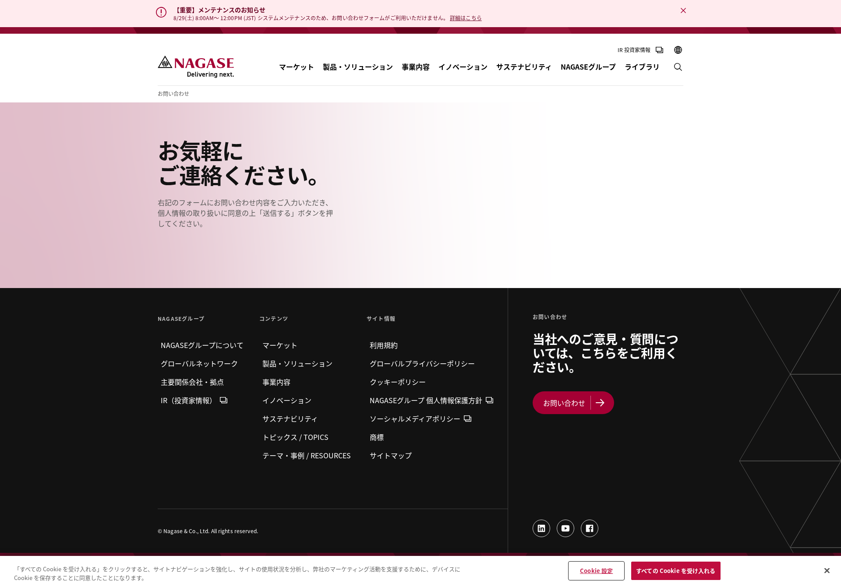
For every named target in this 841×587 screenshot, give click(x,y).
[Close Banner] (683, 11)
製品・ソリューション (358, 66)
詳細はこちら (466, 17)
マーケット (296, 66)
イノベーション (463, 66)
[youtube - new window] (565, 528)
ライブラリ (642, 66)
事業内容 (416, 66)
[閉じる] (827, 570)
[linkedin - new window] (541, 528)
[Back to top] (832, 539)
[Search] (678, 67)
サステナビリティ (524, 66)
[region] (420, 571)
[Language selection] (678, 50)
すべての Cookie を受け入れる (675, 570)
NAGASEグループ (588, 66)
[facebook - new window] (589, 528)
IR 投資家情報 (634, 50)
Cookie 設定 (596, 570)
